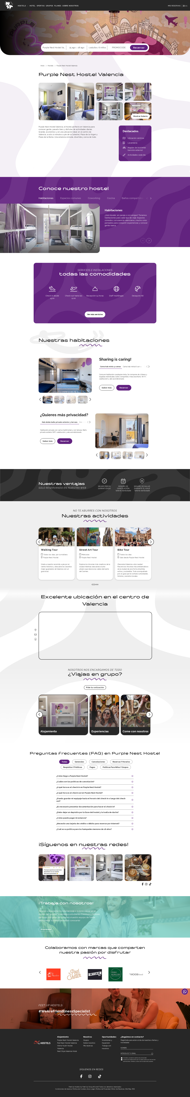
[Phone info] (35, 639)
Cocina (111, 198)
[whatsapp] (184, 991)
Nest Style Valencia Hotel (67, 1051)
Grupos (49, 6)
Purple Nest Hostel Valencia (68, 1040)
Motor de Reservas (117, 1089)
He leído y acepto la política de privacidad (135, 1058)
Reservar (124, 388)
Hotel (33, 6)
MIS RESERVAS (174, 6)
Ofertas (41, 6)
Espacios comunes (70, 198)
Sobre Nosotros (70, 6)
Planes (57, 6)
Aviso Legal (91, 1089)
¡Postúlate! (46, 929)
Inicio (43, 66)
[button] (93, 584)
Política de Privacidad (103, 1089)
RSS (133, 1089)
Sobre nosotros (89, 1043)
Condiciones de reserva (63, 1089)
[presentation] (147, 198)
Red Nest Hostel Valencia (67, 1043)
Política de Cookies (79, 1089)
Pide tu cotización (95, 687)
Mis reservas (88, 1046)
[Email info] (35, 634)
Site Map (128, 1089)
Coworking (94, 198)
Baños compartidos (132, 198)
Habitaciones (46, 198)
